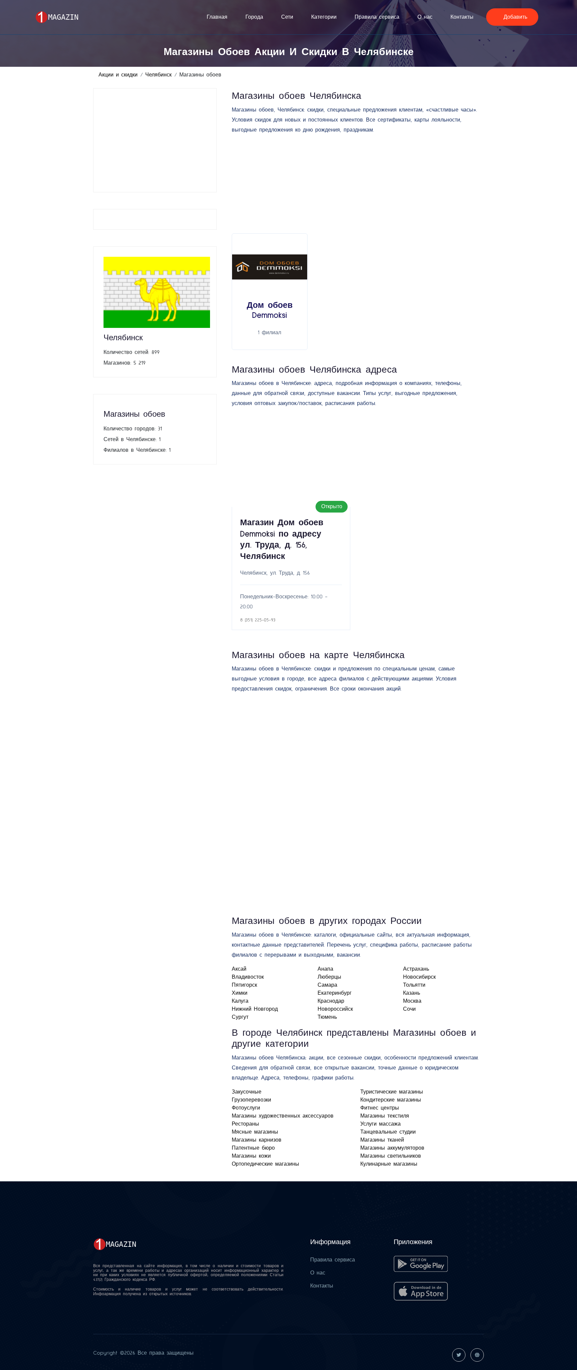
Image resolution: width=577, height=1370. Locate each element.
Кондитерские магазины (390, 1100)
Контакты (461, 17)
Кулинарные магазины (388, 1164)
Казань (411, 993)
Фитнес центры (379, 1108)
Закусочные (246, 1092)
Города (254, 17)
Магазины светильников (390, 1156)
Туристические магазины (391, 1092)
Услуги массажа (380, 1124)
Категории (324, 17)
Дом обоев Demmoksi (270, 310)
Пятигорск (244, 985)
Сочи (409, 1009)
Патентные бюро (253, 1148)
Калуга (240, 1001)
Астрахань (416, 969)
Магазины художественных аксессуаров (283, 1116)
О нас (424, 17)
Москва (412, 1001)
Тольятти (414, 985)
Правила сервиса (377, 17)
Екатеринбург (335, 993)
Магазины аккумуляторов (392, 1148)
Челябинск (158, 74)
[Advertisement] (157, 140)
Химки (239, 993)
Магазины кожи (251, 1156)
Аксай (239, 969)
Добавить (514, 17)
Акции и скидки (118, 74)
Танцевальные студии (388, 1132)
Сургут (240, 1017)
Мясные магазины (255, 1132)
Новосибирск (419, 977)
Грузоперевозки (251, 1100)
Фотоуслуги (246, 1108)
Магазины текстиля (384, 1116)
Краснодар (331, 1001)
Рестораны (245, 1124)
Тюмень (327, 1017)
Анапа (325, 969)
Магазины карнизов (256, 1140)
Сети (287, 17)
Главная (217, 17)
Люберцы (329, 977)
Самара (327, 985)
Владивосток (248, 977)
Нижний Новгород (255, 1009)
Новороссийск (335, 1009)
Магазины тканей (382, 1140)
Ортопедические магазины (265, 1164)
